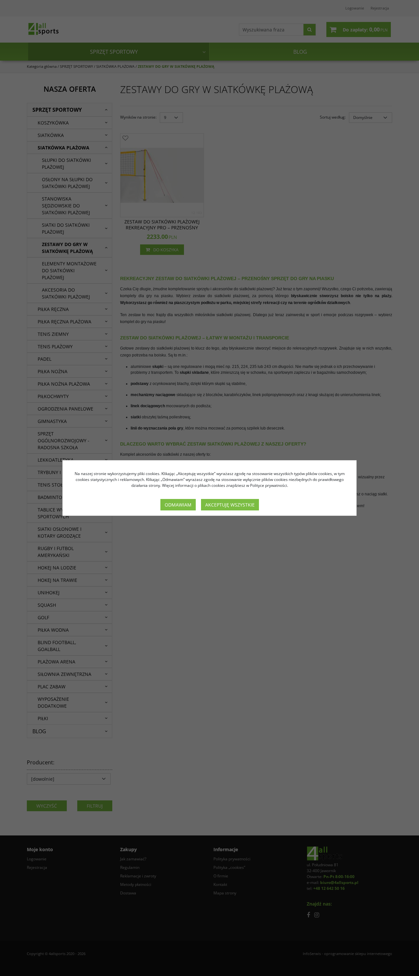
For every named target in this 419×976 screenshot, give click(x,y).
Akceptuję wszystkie (230, 505)
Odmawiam (178, 505)
